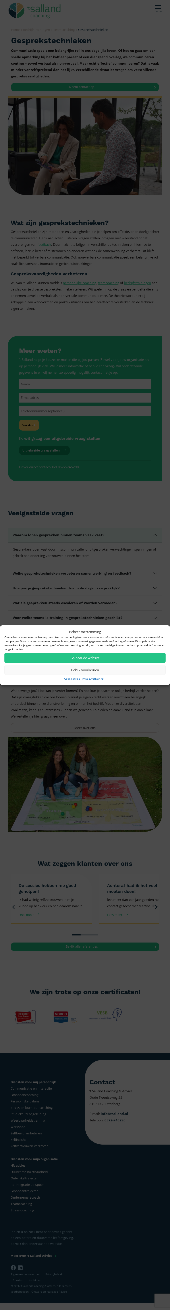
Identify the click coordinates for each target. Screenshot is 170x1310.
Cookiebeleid (72, 678)
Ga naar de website (85, 658)
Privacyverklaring (93, 678)
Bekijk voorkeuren (85, 670)
